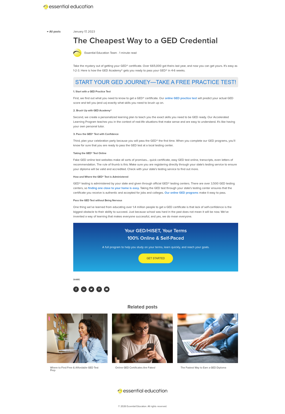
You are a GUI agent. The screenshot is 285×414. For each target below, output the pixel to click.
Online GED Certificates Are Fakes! (135, 367)
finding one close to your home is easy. (113, 188)
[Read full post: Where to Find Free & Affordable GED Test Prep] (77, 338)
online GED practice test (181, 98)
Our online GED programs (181, 192)
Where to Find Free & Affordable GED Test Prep (74, 369)
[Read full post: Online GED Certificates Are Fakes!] (142, 338)
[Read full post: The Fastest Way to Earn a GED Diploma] (207, 338)
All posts (55, 31)
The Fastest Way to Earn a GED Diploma (203, 367)
